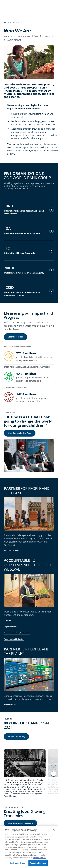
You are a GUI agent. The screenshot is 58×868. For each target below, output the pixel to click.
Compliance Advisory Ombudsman (17, 633)
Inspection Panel (10, 626)
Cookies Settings (17, 863)
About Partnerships (11, 550)
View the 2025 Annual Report (20, 823)
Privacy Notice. (39, 857)
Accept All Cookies (38, 863)
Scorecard (7, 620)
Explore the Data (10, 704)
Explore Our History (16, 736)
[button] (51, 210)
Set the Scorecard (15, 336)
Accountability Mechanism (14, 639)
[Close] (54, 830)
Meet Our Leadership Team (19, 433)
